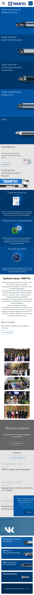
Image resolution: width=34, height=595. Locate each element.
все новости (17, 457)
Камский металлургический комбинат (12, 552)
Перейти (5, 529)
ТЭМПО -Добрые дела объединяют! (15, 469)
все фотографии (7, 332)
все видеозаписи (17, 443)
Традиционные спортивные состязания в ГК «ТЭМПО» (17, 489)
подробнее (6, 164)
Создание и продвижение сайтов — (17, 588)
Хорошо (29, 512)
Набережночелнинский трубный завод (12, 540)
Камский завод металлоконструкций (9, 563)
